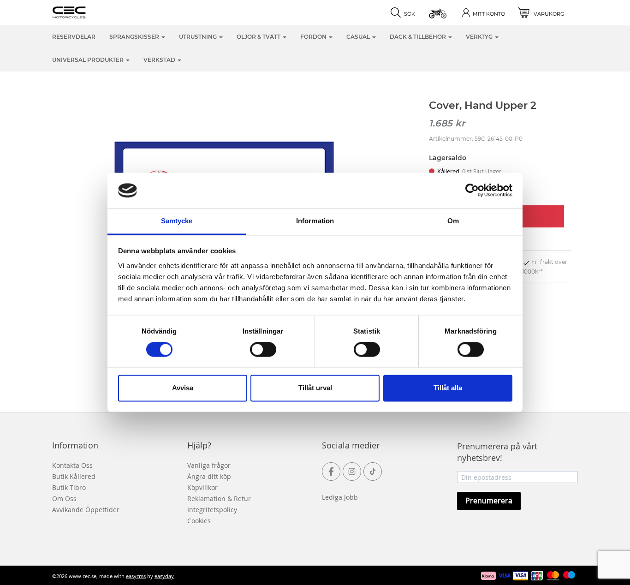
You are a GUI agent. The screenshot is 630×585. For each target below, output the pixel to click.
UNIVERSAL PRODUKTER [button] (88, 59)
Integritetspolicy (212, 509)
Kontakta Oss (72, 465)
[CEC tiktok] (372, 471)
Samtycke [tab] (177, 221)
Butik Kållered (73, 476)
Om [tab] (453, 221)
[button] (438, 13)
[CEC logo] (83, 11)
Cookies (199, 520)
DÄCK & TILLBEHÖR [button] (418, 36)
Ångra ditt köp (209, 476)
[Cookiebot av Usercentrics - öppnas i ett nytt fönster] (472, 190)
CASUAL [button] (358, 36)
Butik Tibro (69, 487)
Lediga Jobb (340, 497)
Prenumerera (488, 500)
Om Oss (64, 498)
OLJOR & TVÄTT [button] (259, 36)
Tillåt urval (315, 388)
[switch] (263, 349)
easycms (136, 576)
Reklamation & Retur (219, 498)
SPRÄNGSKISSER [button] (134, 36)
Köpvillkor (202, 487)
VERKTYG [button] (480, 36)
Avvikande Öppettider (85, 509)
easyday (164, 576)
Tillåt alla (448, 388)
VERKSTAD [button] (160, 59)
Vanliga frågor (209, 465)
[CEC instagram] (352, 471)
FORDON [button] (314, 36)
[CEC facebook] (331, 471)
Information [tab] (315, 221)
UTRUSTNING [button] (198, 36)
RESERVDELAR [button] (73, 36)
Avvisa (182, 388)
